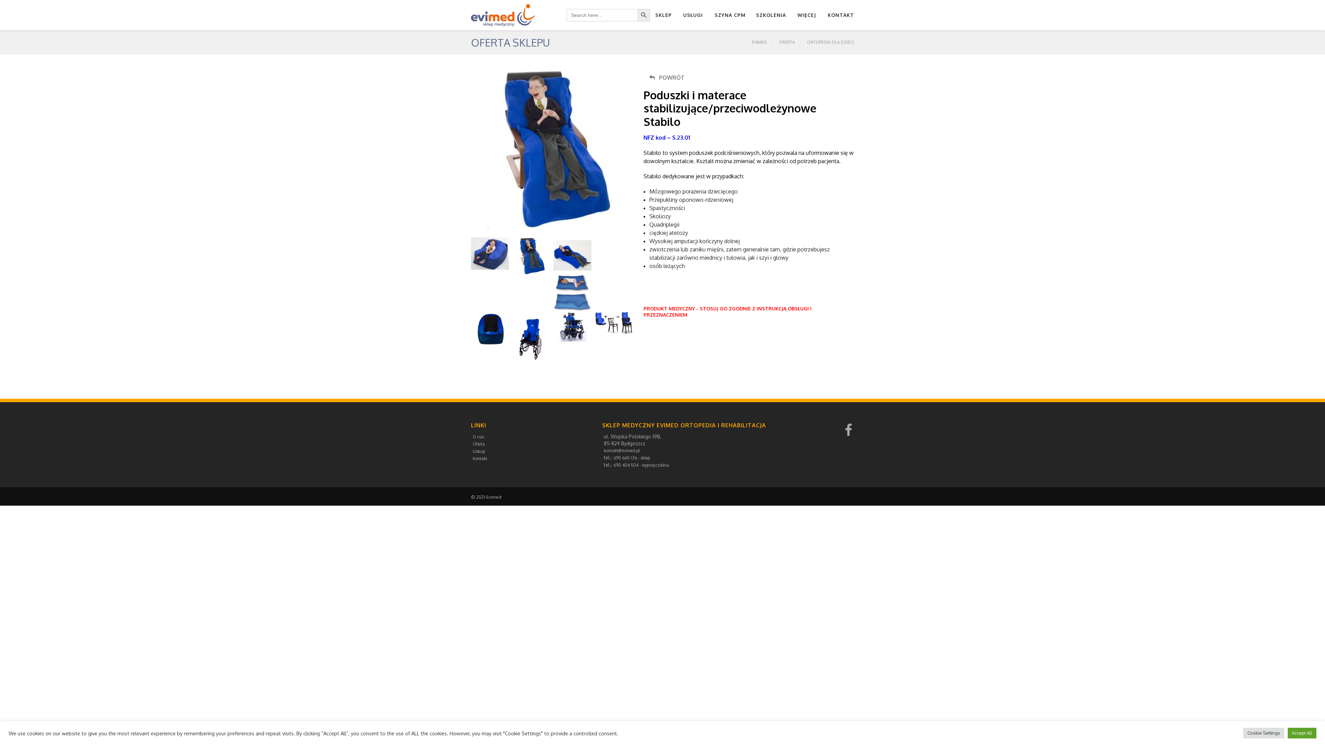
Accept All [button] (1302, 733)
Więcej (806, 15)
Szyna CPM (730, 15)
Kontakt (841, 15)
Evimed (759, 42)
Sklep (663, 15)
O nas (478, 436)
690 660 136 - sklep (632, 457)
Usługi (693, 15)
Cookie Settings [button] (1263, 733)
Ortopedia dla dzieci (830, 42)
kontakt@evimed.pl (622, 450)
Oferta (787, 42)
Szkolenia (771, 15)
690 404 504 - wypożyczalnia (641, 465)
